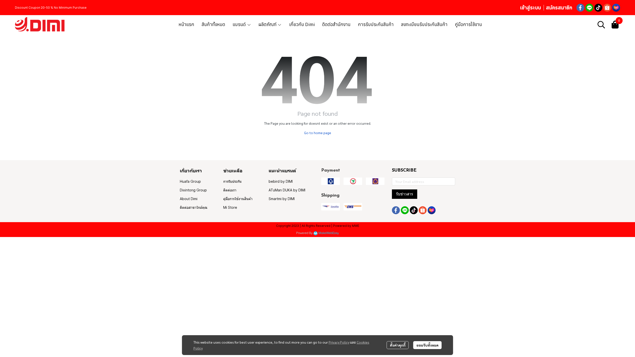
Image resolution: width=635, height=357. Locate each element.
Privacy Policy (339, 342)
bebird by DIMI (281, 181)
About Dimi (188, 199)
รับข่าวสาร (404, 194)
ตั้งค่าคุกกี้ (398, 345)
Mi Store (230, 207)
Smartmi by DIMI (282, 199)
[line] (589, 8)
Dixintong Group (193, 190)
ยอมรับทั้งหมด (427, 345)
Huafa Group (190, 181)
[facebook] (580, 8)
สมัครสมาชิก (559, 7)
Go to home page (317, 132)
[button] (601, 24)
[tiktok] (598, 8)
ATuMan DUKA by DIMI (287, 190)
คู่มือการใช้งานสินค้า (238, 199)
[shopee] (607, 8)
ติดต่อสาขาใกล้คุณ (193, 207)
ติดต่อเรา (229, 190)
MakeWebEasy (328, 233)
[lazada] (616, 8)
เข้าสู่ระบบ (530, 7)
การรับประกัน (232, 181)
